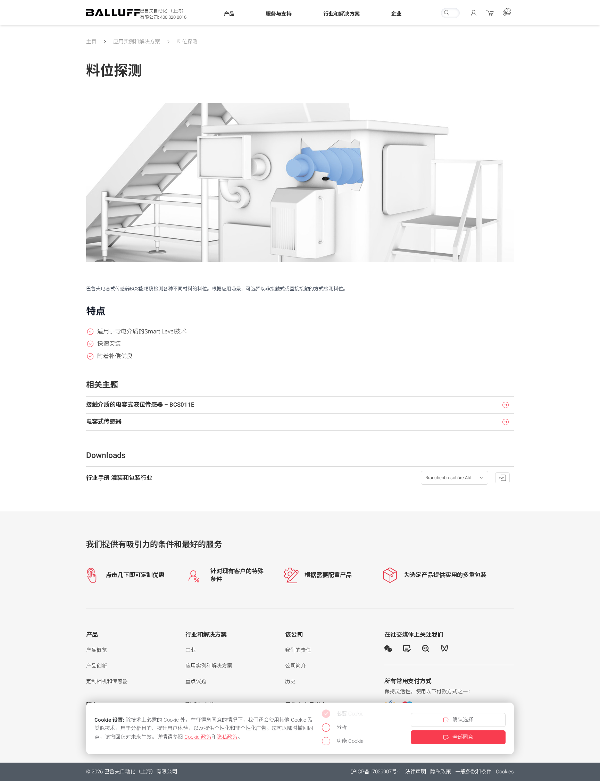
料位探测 (187, 42)
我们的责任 (298, 650)
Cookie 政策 (197, 737)
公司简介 (295, 666)
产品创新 (96, 666)
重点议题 (195, 681)
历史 (290, 681)
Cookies (505, 772)
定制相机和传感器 (107, 681)
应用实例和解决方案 (136, 42)
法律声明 (415, 772)
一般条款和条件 (473, 772)
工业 (190, 650)
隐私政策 (440, 772)
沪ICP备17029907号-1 (376, 772)
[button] (229, 14)
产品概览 (96, 650)
